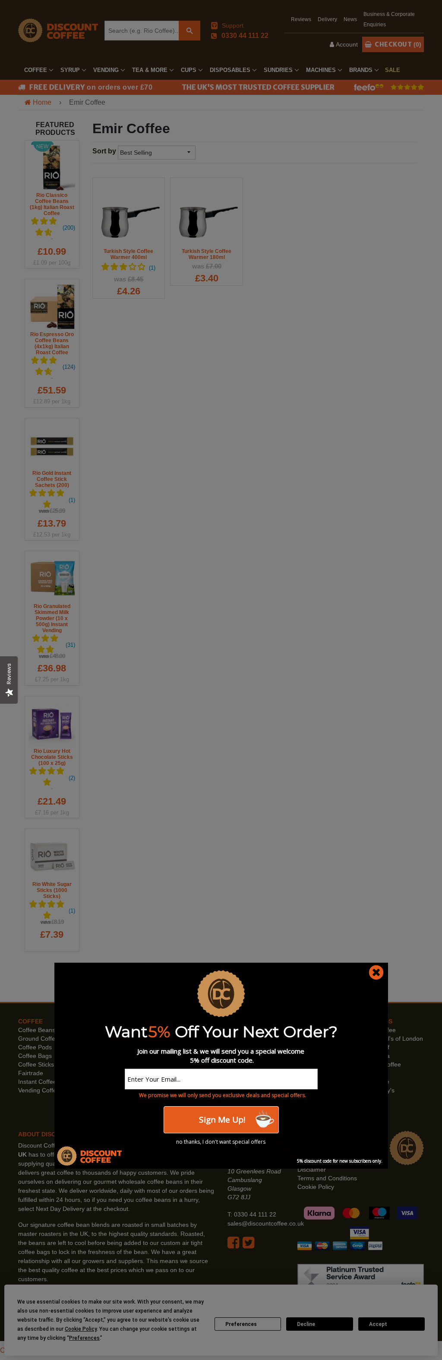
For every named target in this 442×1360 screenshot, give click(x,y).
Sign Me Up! (221, 1119)
